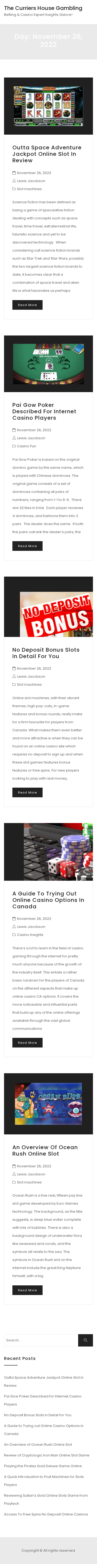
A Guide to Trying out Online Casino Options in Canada (48, 900)
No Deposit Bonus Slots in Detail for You (46, 653)
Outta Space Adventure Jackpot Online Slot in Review (47, 154)
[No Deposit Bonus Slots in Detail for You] (48, 607)
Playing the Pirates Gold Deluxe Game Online (43, 1466)
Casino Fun (26, 446)
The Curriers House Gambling (43, 8)
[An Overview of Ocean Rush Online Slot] (48, 1103)
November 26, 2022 (34, 172)
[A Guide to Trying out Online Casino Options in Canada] (48, 851)
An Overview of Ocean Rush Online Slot (45, 1150)
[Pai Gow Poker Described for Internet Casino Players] (48, 363)
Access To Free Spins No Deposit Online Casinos (46, 1514)
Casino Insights (30, 934)
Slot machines (29, 188)
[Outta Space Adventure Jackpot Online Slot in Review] (48, 106)
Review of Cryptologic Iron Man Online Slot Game (46, 1455)
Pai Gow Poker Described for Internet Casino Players (44, 411)
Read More (27, 305)
